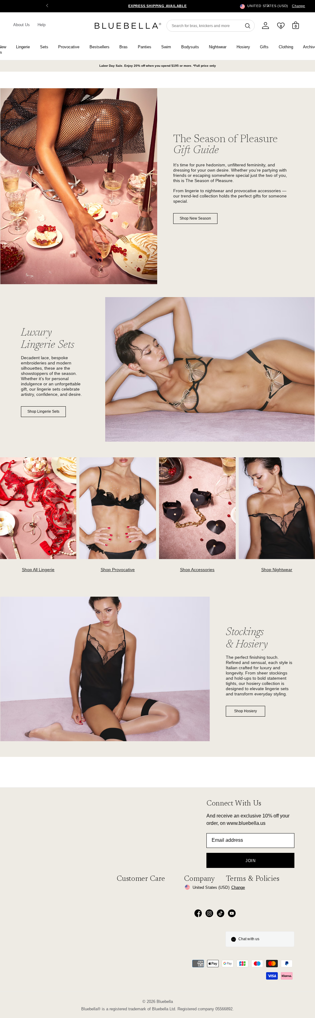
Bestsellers (100, 47)
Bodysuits (190, 47)
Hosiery (243, 47)
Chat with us (248, 939)
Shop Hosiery (245, 711)
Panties (144, 47)
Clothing (286, 47)
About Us (21, 24)
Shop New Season (195, 218)
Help (42, 24)
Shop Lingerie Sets (43, 411)
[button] (267, 6)
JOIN (250, 860)
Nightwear (217, 47)
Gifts (264, 47)
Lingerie (23, 47)
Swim (166, 47)
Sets (44, 47)
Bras (123, 47)
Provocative (68, 47)
